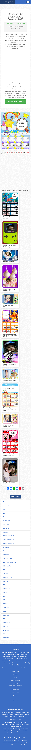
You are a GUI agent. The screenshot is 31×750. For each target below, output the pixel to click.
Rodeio (6, 626)
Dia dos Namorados (10, 562)
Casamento (7, 551)
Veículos (6, 638)
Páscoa (6, 615)
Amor (5, 509)
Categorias (15, 683)
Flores (6, 581)
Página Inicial (9, 23)
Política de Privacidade (15, 680)
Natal (5, 604)
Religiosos (7, 623)
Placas (6, 619)
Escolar (6, 570)
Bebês (6, 532)
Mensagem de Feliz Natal (15, 695)
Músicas (6, 600)
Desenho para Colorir (15, 697)
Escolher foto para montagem (15, 101)
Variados (6, 634)
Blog (15, 738)
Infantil (6, 592)
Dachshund (15, 700)
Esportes (6, 573)
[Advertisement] (15, 66)
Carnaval (6, 547)
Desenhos (7, 555)
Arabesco (7, 524)
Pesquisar (16, 496)
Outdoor (6, 611)
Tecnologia (7, 630)
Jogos (6, 596)
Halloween (7, 588)
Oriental (6, 607)
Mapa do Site (8, 738)
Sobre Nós (22, 738)
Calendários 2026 (20, 23)
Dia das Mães (8, 558)
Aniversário (7, 517)
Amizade (6, 505)
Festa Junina (8, 577)
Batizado (6, 528)
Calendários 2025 (9, 536)
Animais (6, 513)
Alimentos (7, 502)
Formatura (7, 585)
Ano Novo (7, 521)
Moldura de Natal (15, 692)
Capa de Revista (9, 543)
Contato (15, 677)
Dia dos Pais (7, 566)
